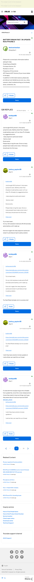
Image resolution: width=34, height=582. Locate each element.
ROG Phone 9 (7, 474)
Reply (17, 100)
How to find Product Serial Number (13, 514)
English (6, 566)
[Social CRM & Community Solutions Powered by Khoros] (28, 578)
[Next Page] (27, 449)
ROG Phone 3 (5, 32)
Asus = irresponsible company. (10, 487)
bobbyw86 (9, 181)
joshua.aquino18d (11, 266)
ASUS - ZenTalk (10, 11)
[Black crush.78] (31, 110)
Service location (7, 516)
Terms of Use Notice (7, 569)
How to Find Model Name (10, 511)
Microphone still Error (8, 480)
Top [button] (5, 578)
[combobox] (17, 22)
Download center (8, 521)
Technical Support (8, 523)
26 (23, 448)
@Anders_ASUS (7, 400)
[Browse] (2, 12)
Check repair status (8, 518)
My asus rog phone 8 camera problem (12, 462)
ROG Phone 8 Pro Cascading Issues (12, 495)
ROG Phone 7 (7, 482)
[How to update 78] (28, 110)
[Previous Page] (6, 449)
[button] (5, 95)
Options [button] (32, 32)
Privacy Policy (18, 569)
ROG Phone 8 (7, 464)
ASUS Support (7, 538)
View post (8, 217)
